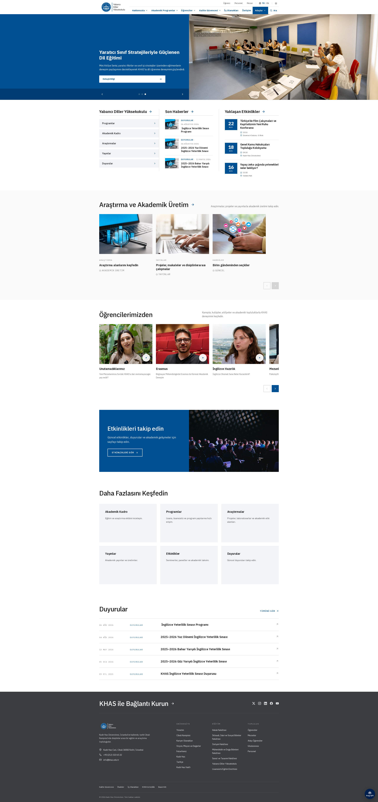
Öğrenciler (187, 10)
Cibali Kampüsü (183, 735)
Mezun (250, 3)
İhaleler (120, 787)
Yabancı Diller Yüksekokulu (224, 763)
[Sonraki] (182, 94)
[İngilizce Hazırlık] (239, 344)
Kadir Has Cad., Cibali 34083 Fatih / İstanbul (123, 750)
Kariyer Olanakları (184, 740)
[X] (253, 703)
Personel (238, 3)
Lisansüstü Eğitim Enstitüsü (224, 769)
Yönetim (180, 730)
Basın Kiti (162, 787)
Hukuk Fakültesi (219, 730)
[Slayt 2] (142, 94)
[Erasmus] (182, 344)
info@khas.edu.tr (111, 760)
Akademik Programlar (163, 10)
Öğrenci (226, 3)
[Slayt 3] (145, 94)
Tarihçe (179, 762)
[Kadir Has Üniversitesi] (105, 7)
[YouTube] (277, 703)
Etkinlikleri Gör (123, 452)
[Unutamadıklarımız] (125, 344)
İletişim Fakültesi (220, 744)
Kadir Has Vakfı (183, 767)
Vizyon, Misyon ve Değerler (188, 746)
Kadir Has (180, 756)
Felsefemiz (181, 751)
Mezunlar (252, 735)
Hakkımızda (138, 10)
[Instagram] (259, 703)
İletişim (246, 10)
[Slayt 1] (139, 94)
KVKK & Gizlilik (148, 787)
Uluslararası (253, 746)
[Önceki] (102, 94)
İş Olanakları (231, 10)
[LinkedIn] (265, 703)
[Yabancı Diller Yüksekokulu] (119, 7)
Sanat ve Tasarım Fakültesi (224, 758)
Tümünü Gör (267, 611)
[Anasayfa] (276, 3)
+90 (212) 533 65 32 (112, 755)
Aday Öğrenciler (255, 740)
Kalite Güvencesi (208, 10)
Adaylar (259, 10)
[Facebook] (271, 703)
